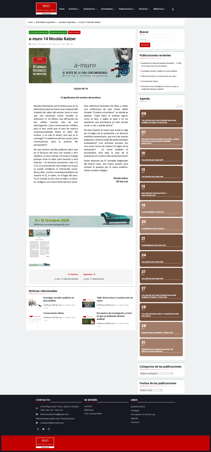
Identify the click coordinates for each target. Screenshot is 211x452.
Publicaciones (126, 9)
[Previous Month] (177, 106)
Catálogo (135, 410)
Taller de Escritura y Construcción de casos (158, 76)
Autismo (88, 406)
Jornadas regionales (58, 32)
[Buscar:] (156, 40)
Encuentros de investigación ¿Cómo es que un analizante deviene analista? (114, 316)
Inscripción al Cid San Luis (143, 414)
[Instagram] (49, 429)
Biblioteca (159, 9)
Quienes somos (138, 406)
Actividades (107, 9)
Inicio (62, 9)
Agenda (134, 418)
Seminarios (89, 9)
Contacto (135, 422)
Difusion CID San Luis (39, 44)
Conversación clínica (53, 313)
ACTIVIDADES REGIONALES (39, 32)
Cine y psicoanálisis (93, 413)
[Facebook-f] (38, 429)
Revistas (143, 9)
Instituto (73, 9)
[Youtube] (43, 429)
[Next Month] (181, 106)
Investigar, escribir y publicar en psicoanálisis (159, 71)
